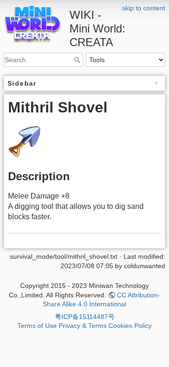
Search (78, 59)
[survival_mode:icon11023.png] (24, 140)
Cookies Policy (130, 325)
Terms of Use (37, 325)
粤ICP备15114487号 (85, 316)
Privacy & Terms (83, 325)
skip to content (143, 8)
